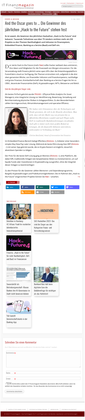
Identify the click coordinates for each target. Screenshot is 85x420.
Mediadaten (71, 3)
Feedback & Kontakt (69, 410)
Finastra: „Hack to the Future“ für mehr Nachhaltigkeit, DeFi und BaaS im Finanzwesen (18, 255)
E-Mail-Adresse (11, 380)
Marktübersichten (34, 14)
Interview (56, 12)
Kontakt (63, 3)
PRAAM (37, 94)
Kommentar (11, 353)
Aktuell (3, 12)
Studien (24, 12)
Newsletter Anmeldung (17, 410)
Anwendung (39, 12)
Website (54, 155)
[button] (55, 14)
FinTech (31, 12)
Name (11, 373)
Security (73, 12)
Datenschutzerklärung (38, 410)
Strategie (48, 12)
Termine (17, 12)
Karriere (81, 12)
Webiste (50, 141)
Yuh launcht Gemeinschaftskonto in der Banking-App (17, 319)
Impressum (79, 3)
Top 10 (10, 12)
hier (41, 65)
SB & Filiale (65, 12)
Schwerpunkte (47, 14)
